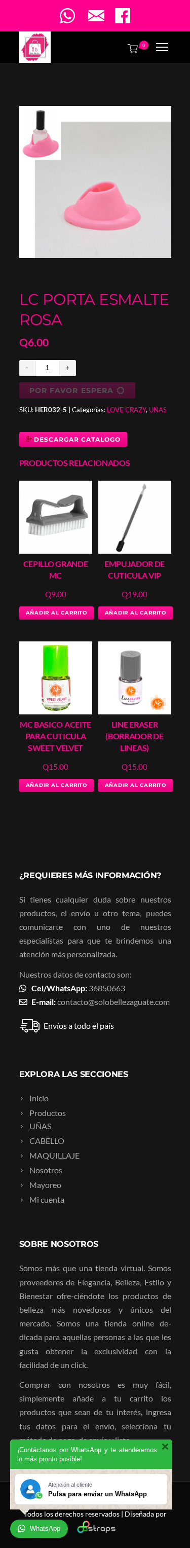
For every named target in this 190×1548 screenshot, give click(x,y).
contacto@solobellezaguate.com (113, 1001)
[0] (130, 48)
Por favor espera (71, 390)
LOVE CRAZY (126, 410)
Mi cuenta (46, 1199)
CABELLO (46, 1140)
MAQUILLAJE (54, 1155)
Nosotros (45, 1170)
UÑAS (158, 410)
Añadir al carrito (57, 612)
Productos (47, 1113)
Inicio (39, 1098)
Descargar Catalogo (76, 439)
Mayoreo (45, 1185)
